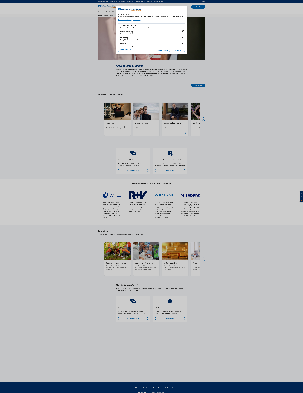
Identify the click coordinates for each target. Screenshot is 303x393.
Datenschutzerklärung (124, 20)
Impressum (136, 20)
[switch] (183, 31)
